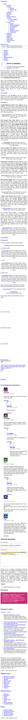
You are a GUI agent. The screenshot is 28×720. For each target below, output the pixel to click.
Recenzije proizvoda (9, 678)
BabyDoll (9, 68)
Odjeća (5, 696)
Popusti (3, 706)
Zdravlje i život (10, 40)
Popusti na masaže (8, 712)
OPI (10, 368)
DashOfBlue (10, 433)
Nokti (7, 368)
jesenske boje (7, 366)
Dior (17, 365)
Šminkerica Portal (5, 673)
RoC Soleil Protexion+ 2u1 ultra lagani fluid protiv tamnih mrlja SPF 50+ (14, 625)
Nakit (5, 701)
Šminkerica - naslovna (9, 676)
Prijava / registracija (15, 25)
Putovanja (12, 20)
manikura (3, 368)
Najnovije (6, 694)
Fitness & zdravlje (11, 16)
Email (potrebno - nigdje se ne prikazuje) (11, 545)
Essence (20, 365)
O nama (9, 22)
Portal (5, 4)
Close (2, 369)
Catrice (6, 365)
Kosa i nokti (10, 39)
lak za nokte (22, 366)
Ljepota (9, 6)
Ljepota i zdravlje (8, 709)
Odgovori (6, 400)
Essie (24, 365)
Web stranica (4, 549)
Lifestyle (9, 18)
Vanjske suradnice (14, 30)
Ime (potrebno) (4, 542)
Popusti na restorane (9, 714)
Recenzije (9, 13)
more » (14, 554)
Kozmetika (6, 695)
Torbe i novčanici (8, 702)
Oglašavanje (13, 32)
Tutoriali (9, 12)
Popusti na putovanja (9, 711)
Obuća (5, 698)
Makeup (12, 8)
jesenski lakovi (14, 366)
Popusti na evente (8, 715)
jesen (2, 366)
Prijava (6, 44)
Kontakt (12, 29)
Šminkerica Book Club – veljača (12, 614)
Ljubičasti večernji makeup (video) (15, 632)
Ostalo (8, 41)
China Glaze (12, 365)
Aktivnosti (12, 27)
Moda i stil (9, 37)
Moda (8, 15)
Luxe (11, 11)
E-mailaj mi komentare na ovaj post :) (11, 587)
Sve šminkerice (13, 26)
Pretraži (2, 44)
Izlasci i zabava (13, 19)
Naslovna (9, 5)
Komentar (3, 552)
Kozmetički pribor (8, 703)
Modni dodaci (7, 699)
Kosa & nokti (13, 9)
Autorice (12, 23)
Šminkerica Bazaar (6, 690)
